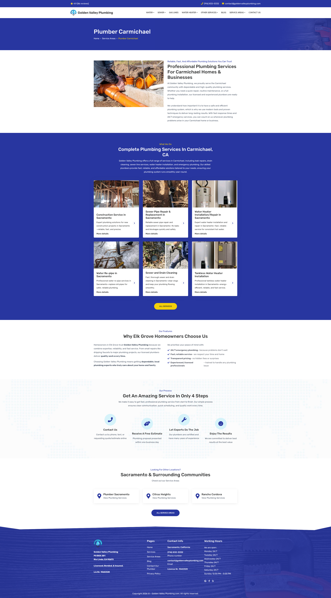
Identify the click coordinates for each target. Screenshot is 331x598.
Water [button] (149, 12)
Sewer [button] (161, 12)
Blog (223, 12)
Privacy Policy (154, 573)
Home (96, 38)
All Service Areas (165, 513)
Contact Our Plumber (153, 567)
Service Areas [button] (237, 12)
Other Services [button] (208, 12)
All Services (165, 306)
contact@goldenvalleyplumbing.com (243, 3)
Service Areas (108, 38)
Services (151, 552)
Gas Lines (173, 12)
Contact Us (255, 12)
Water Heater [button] (189, 12)
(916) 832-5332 (211, 3)
